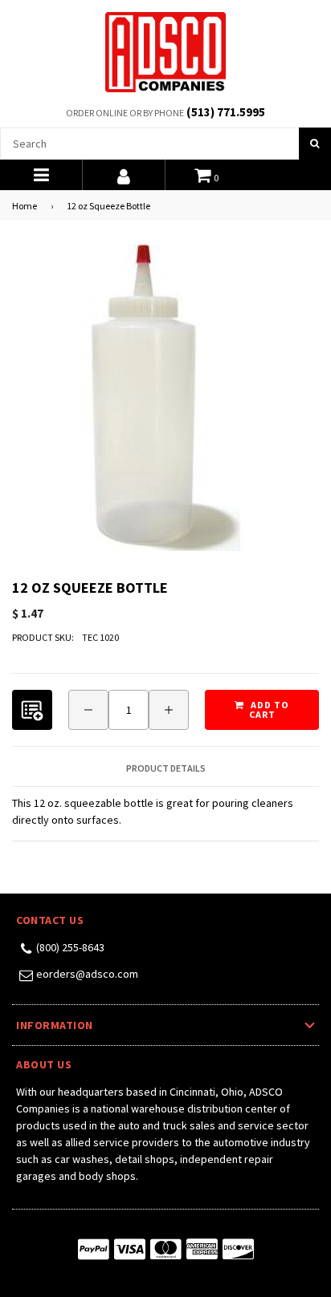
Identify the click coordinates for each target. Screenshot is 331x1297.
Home (24, 206)
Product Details (166, 768)
